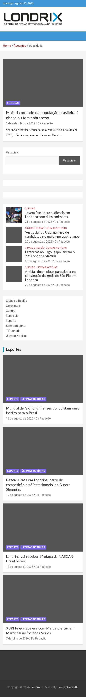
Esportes (13, 350)
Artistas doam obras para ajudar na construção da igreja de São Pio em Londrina (50, 276)
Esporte (11, 321)
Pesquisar (12, 152)
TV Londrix (13, 331)
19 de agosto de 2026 (19, 418)
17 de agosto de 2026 (19, 494)
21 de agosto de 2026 (38, 221)
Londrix (35, 687)
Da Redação (45, 123)
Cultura (30, 208)
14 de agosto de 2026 (19, 566)
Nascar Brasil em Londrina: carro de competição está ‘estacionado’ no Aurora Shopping (38, 484)
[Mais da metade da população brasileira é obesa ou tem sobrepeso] (43, 83)
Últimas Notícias (56, 228)
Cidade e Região (35, 228)
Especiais (13, 103)
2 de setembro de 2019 (20, 123)
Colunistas (13, 306)
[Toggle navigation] (8, 36)
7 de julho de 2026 (17, 638)
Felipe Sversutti (68, 687)
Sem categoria (15, 326)
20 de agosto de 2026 (38, 241)
